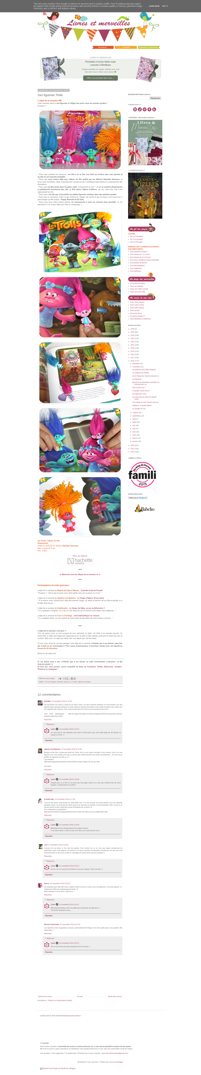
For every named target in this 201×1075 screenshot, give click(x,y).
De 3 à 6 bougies (50, 682)
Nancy (46, 883)
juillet (134, 422)
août (134, 419)
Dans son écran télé (137, 292)
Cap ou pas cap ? (138, 387)
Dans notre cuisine (137, 305)
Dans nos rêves (136, 313)
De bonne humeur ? (137, 316)
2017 (133, 358)
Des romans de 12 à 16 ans (140, 257)
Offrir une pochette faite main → (100, 78)
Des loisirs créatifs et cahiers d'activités (144, 260)
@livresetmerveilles (73, 1016)
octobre (135, 413)
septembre (136, 416)
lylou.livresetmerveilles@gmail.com (115, 1053)
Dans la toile (134, 310)
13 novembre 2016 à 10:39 (62, 701)
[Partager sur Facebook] (72, 678)
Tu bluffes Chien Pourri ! (141, 391)
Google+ (118, 667)
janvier (135, 441)
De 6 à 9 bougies (136, 242)
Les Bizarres (137, 379)
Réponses (50, 724)
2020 (133, 348)
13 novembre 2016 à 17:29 (65, 799)
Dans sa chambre (136, 286)
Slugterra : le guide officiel (142, 405)
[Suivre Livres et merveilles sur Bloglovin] (138, 499)
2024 (133, 335)
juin (134, 425)
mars (134, 435)
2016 (133, 361)
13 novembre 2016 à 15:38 (71, 749)
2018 (133, 354)
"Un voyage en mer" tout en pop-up (145, 402)
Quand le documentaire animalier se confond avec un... (145, 383)
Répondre (48, 720)
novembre (136, 367)
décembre (136, 364)
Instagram (52, 669)
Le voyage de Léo (139, 409)
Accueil (80, 996)
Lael (45, 845)
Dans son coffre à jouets (139, 289)
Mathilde (47, 701)
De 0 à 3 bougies (136, 236)
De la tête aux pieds (137, 283)
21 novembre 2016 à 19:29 (69, 825)
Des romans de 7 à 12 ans (140, 254)
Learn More (154, 6)
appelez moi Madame (52, 749)
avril (134, 432)
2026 (133, 329)
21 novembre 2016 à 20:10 (69, 866)
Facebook (91, 667)
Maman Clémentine (51, 924)
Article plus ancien (115, 996)
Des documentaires (137, 266)
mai (134, 429)
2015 (133, 445)
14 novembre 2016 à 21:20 (69, 729)
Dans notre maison (137, 308)
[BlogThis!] (66, 678)
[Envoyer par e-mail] (64, 678)
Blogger (120, 1062)
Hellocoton (108, 667)
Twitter (100, 667)
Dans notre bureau (137, 302)
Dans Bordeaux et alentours (140, 319)
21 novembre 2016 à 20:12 (69, 943)
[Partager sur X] (69, 678)
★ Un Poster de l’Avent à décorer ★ (145, 376)
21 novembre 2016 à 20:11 (69, 904)
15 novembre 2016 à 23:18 (70, 924)
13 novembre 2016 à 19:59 (58, 845)
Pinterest (41, 669)
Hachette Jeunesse (63, 682)
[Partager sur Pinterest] (74, 678)
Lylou (53, 729)
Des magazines (136, 268)
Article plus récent (45, 996)
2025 (133, 332)
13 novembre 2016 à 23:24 (60, 883)
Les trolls (74, 682)
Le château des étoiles (140, 373)
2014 (133, 449)
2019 (133, 351)
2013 (133, 452)
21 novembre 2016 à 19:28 (69, 779)
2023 (133, 338)
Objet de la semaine (84, 682)
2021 (133, 345)
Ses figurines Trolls (139, 394)
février (135, 438)
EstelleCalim (49, 799)
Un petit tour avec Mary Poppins (144, 370)
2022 (133, 342)
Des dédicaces (135, 271)
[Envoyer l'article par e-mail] (60, 678)
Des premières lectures (138, 252)
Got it (165, 6)
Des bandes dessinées (138, 263)
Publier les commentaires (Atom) (60, 1000)
